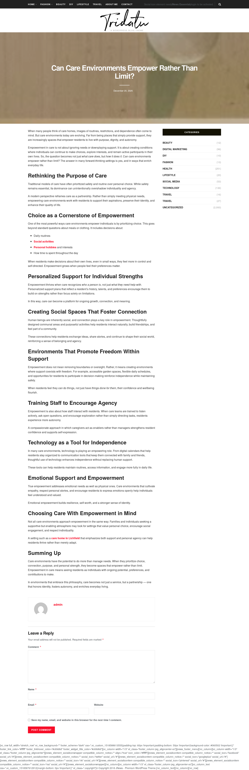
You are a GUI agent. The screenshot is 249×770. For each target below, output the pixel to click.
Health (167, 168)
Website (98, 704)
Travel (97, 4)
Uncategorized (173, 207)
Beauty (61, 4)
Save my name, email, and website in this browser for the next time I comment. (76, 720)
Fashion (45, 4)
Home (31, 4)
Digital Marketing (175, 149)
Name (32, 689)
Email (32, 704)
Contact (126, 4)
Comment (34, 646)
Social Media (171, 181)
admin (58, 604)
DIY (71, 4)
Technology (171, 188)
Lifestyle (83, 4)
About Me (112, 4)
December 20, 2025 (123, 90)
